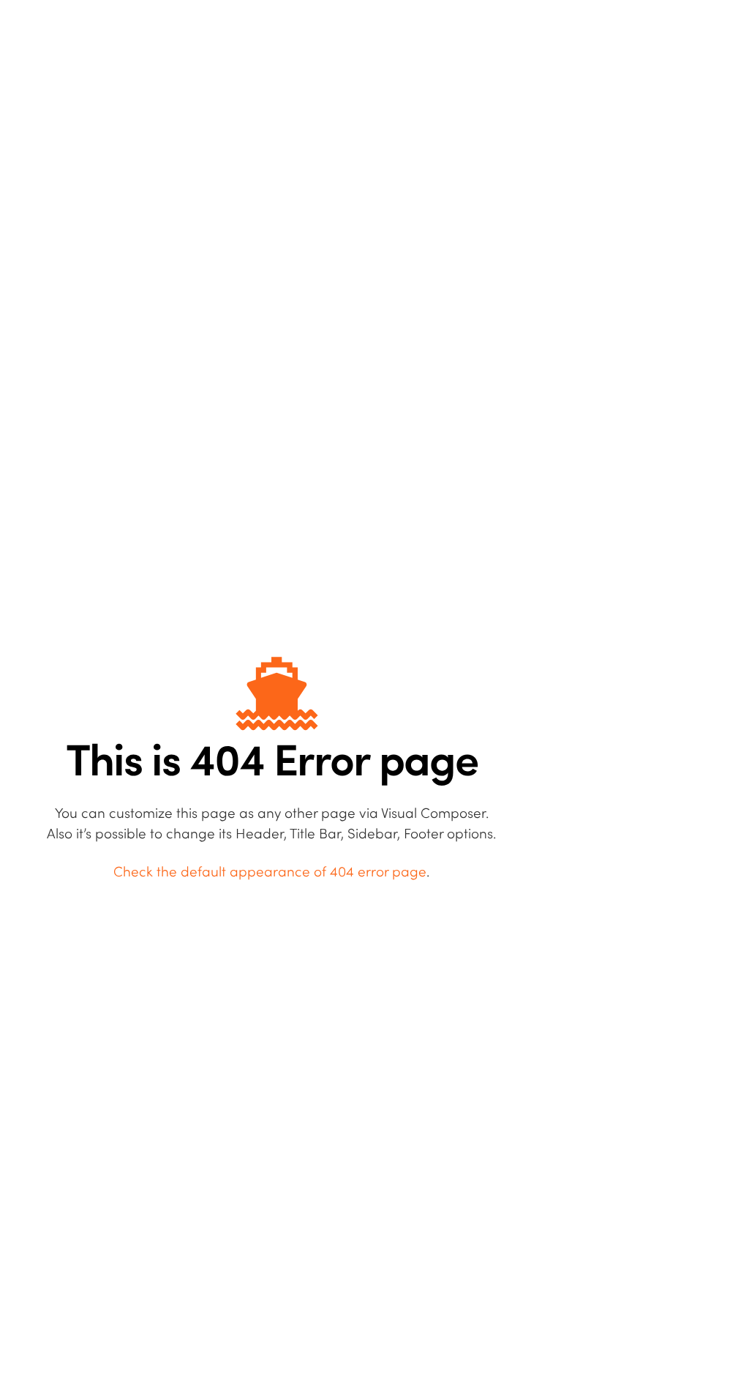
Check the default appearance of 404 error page (269, 872)
